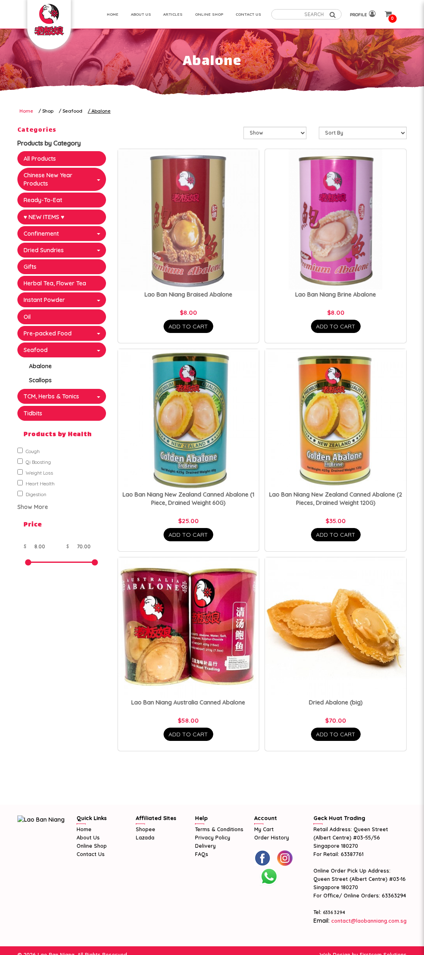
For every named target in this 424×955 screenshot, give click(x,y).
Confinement (41, 233)
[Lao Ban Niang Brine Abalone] (335, 219)
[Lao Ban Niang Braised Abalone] (188, 219)
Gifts (30, 266)
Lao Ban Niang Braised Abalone (188, 294)
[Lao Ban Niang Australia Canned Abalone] (188, 628)
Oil (27, 317)
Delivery (205, 845)
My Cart (264, 829)
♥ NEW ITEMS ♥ (44, 217)
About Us (88, 837)
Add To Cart (188, 326)
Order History (271, 837)
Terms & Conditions (219, 829)
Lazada (145, 837)
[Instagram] (285, 858)
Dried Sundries (44, 250)
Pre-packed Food (48, 333)
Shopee (145, 829)
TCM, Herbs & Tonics (51, 396)
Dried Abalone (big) (336, 702)
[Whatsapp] (268, 876)
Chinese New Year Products (48, 179)
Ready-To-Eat (43, 200)
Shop (47, 111)
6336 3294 (334, 912)
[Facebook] (262, 858)
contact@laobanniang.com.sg (368, 920)
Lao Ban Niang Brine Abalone (335, 294)
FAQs (201, 854)
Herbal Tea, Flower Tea (55, 283)
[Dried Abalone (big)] (335, 628)
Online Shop (92, 845)
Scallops (40, 380)
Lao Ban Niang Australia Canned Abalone (188, 702)
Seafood (72, 111)
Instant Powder (44, 300)
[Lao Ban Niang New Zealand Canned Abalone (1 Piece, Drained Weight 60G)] (188, 419)
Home (26, 111)
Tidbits (33, 413)
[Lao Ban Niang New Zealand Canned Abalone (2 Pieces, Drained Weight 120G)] (335, 419)
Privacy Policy (212, 837)
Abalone (101, 111)
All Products (40, 158)
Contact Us (91, 854)
